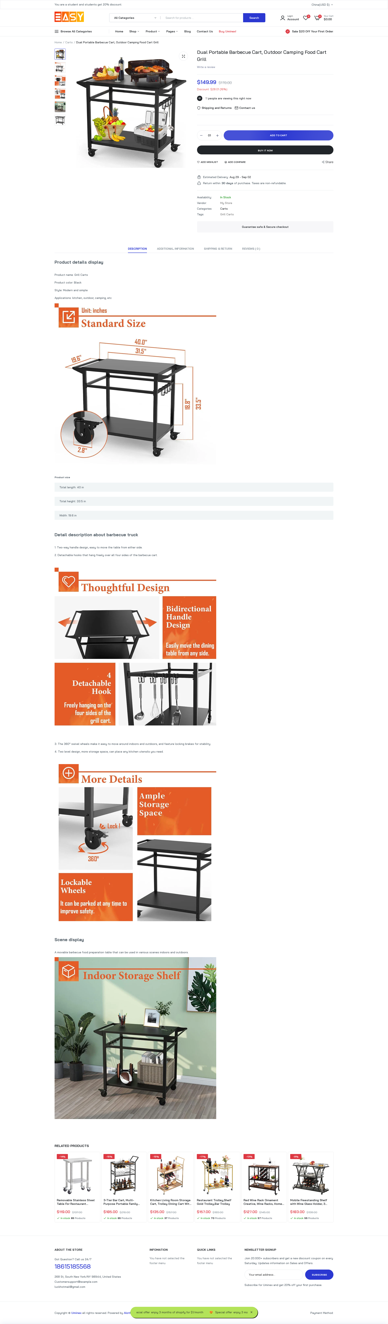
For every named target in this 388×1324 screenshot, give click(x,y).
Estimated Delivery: (216, 177)
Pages (171, 31)
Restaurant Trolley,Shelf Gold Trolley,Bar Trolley (214, 1202)
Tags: (200, 214)
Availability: (204, 197)
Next (333, 1188)
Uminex (76, 1313)
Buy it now (265, 150)
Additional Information (175, 249)
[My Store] (69, 17)
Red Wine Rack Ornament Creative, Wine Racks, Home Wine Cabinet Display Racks (263, 1202)
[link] (94, 1160)
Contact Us (205, 31)
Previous (55, 1188)
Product (152, 31)
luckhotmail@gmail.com (70, 1287)
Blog (187, 31)
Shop (133, 31)
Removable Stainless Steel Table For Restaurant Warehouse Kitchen (76, 1202)
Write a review (206, 67)
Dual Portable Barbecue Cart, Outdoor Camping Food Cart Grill (261, 55)
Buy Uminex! (227, 31)
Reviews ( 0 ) (251, 249)
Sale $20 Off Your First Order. (312, 31)
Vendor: (202, 203)
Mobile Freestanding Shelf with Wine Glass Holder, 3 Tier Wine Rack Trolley (308, 1202)
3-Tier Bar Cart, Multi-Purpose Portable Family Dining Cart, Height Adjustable (120, 1202)
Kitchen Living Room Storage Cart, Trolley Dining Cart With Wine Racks (170, 1202)
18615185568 (73, 1266)
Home (119, 31)
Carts (69, 42)
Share (329, 162)
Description (137, 249)
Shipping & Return (218, 249)
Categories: (204, 208)
